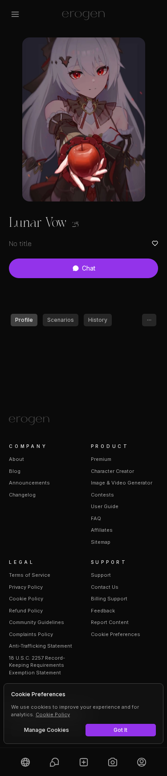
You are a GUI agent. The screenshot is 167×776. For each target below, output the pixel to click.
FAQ (96, 518)
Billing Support (109, 598)
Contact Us (104, 587)
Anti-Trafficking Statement (40, 646)
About (16, 459)
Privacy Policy (26, 587)
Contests (102, 495)
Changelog (22, 495)
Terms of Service (29, 575)
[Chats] (54, 762)
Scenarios (60, 319)
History (97, 319)
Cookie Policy (26, 598)
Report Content (110, 622)
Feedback (103, 611)
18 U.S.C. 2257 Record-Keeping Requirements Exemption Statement (37, 665)
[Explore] (25, 762)
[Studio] (112, 762)
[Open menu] (15, 14)
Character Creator (112, 471)
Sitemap (100, 542)
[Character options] (149, 320)
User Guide (104, 506)
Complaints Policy (31, 634)
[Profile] (141, 762)
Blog (14, 471)
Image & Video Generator (121, 483)
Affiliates (102, 530)
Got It (120, 730)
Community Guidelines (36, 622)
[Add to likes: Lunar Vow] (155, 243)
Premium (101, 459)
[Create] (83, 762)
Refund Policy (26, 611)
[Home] (83, 420)
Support (101, 575)
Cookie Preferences (115, 634)
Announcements (29, 483)
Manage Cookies (46, 730)
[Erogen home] (83, 14)
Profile (24, 319)
